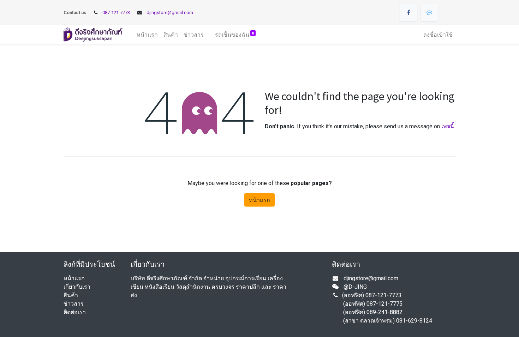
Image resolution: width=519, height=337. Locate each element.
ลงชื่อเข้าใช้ (438, 34)
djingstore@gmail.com (170, 12)
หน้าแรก (259, 199)
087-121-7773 (116, 12)
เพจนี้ (447, 126)
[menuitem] (147, 34)
